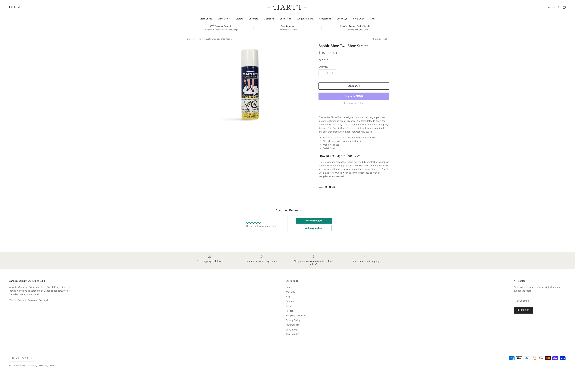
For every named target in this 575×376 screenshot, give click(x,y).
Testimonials (292, 324)
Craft (372, 18)
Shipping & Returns (296, 315)
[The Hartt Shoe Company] (287, 7)
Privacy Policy (293, 320)
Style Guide (358, 18)
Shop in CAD (292, 334)
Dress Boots (224, 18)
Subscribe (523, 310)
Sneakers (253, 18)
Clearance (269, 18)
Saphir (325, 59)
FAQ (288, 296)
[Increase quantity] (333, 73)
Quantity (323, 66)
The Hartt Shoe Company (26, 365)
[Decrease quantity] (321, 73)
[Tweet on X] (326, 187)
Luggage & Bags (305, 18)
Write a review (313, 220)
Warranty (290, 291)
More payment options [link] (354, 103)
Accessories (325, 18)
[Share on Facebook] (330, 187)
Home (188, 39)
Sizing (289, 306)
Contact (290, 301)
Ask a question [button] (314, 228)
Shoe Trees (285, 18)
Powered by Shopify (46, 365)
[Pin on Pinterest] (333, 187)
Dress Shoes (206, 18)
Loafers (239, 18)
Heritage (290, 310)
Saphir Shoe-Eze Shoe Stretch (219, 39)
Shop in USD (292, 329)
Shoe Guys (342, 18)
